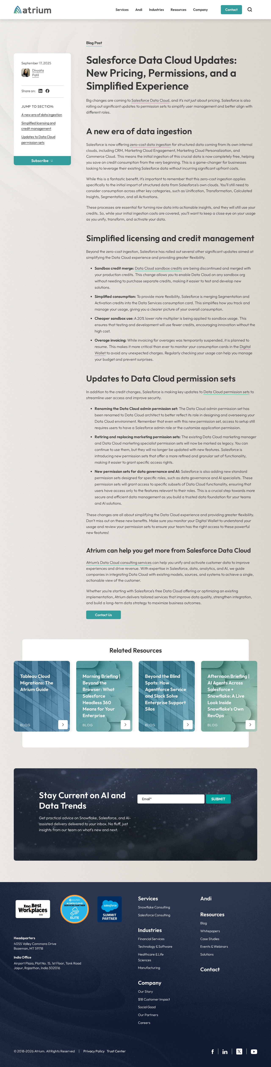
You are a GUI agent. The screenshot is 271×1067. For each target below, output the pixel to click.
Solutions (207, 954)
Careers (144, 1023)
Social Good (147, 1007)
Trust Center (116, 1051)
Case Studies (209, 939)
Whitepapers (210, 931)
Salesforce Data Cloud (150, 100)
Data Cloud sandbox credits (158, 268)
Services (122, 9)
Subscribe (39, 160)
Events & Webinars (214, 946)
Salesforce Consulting (154, 915)
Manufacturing (149, 968)
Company (200, 9)
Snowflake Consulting (154, 907)
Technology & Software (155, 946)
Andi (138, 9)
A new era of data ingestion (41, 115)
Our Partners (148, 1015)
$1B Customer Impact (154, 999)
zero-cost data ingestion (150, 144)
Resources (178, 9)
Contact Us (103, 615)
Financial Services (151, 939)
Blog (203, 923)
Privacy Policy (94, 1051)
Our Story (145, 991)
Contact (231, 9)
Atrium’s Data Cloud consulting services (119, 562)
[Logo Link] (33, 909)
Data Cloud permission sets (226, 391)
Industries (156, 9)
